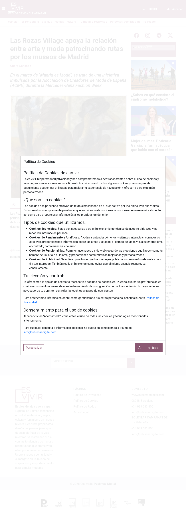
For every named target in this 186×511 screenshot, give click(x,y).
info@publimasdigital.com (39, 332)
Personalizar (34, 347)
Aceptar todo (148, 348)
